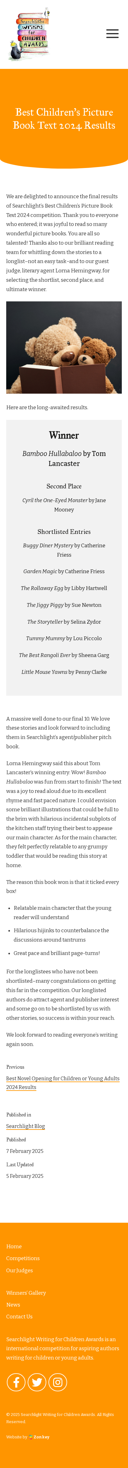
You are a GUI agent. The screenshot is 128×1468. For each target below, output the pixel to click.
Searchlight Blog (25, 1126)
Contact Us (19, 1316)
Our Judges (19, 1270)
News (13, 1305)
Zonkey (41, 1436)
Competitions (23, 1258)
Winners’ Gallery (26, 1292)
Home (14, 1246)
